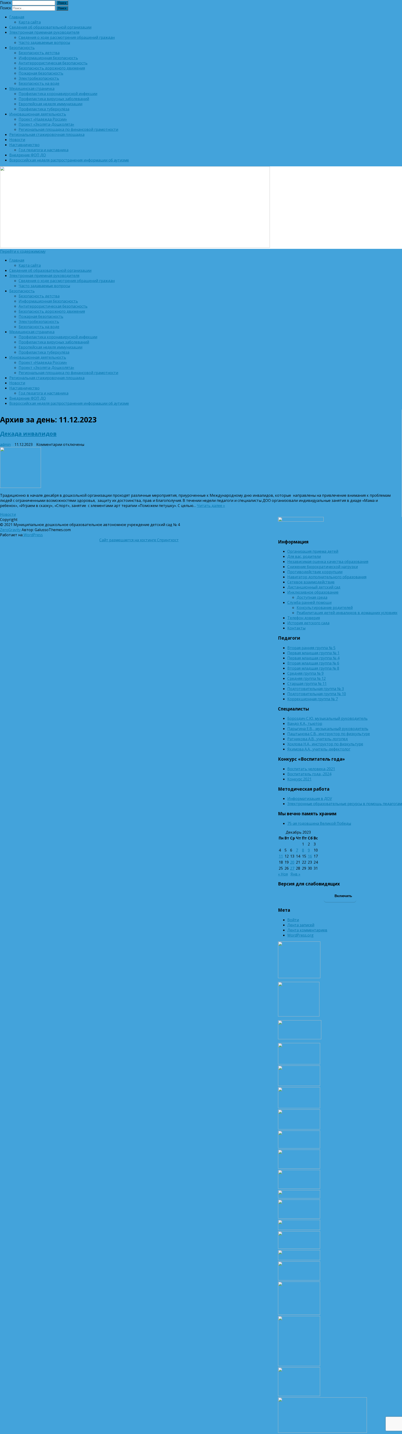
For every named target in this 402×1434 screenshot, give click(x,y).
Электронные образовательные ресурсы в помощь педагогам (344, 803)
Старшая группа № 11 (307, 683)
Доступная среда (312, 597)
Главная (16, 17)
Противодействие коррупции (314, 571)
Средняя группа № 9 (305, 673)
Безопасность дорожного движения (52, 68)
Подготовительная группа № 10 (316, 693)
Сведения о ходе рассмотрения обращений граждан (67, 37)
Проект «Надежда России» (43, 119)
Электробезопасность (39, 78)
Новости (17, 139)
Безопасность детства (39, 52)
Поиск (5, 2)
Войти (293, 919)
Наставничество (24, 144)
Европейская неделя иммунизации (50, 103)
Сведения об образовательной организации (50, 27)
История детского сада (308, 622)
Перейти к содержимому (23, 251)
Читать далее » (211, 505)
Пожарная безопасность (41, 73)
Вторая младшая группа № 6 (313, 663)
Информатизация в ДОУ (309, 798)
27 (292, 868)
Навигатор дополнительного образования (326, 576)
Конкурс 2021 (299, 779)
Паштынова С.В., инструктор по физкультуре (328, 733)
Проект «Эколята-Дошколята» (46, 124)
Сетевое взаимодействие (311, 582)
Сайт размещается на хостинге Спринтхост (139, 540)
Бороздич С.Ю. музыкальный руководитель (327, 718)
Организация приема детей (312, 551)
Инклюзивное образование (312, 592)
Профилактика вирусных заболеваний (54, 98)
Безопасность (22, 47)
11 (281, 856)
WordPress (33, 534)
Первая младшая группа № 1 (313, 652)
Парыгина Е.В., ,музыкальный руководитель (327, 728)
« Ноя (283, 874)
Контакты (296, 628)
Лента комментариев (307, 930)
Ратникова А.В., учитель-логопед (317, 738)
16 (310, 856)
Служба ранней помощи (309, 602)
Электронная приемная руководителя (44, 32)
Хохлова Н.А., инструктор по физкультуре (325, 744)
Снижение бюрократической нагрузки (322, 566)
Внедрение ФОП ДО (27, 155)
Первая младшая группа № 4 (313, 658)
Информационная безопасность (48, 57)
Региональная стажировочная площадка (46, 134)
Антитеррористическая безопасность (53, 63)
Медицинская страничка (31, 88)
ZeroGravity (10, 529)
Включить (343, 896)
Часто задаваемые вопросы (44, 42)
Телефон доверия (303, 617)
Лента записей (300, 924)
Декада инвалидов (28, 433)
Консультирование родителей (325, 607)
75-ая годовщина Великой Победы (319, 823)
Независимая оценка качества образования (327, 561)
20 (292, 862)
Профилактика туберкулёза (44, 109)
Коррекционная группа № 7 (312, 698)
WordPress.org (300, 935)
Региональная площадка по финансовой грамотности (68, 129)
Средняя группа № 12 (306, 678)
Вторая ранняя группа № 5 (311, 647)
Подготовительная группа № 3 (315, 688)
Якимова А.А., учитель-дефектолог (318, 749)
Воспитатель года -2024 (309, 773)
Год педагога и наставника (43, 149)
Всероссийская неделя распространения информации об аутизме (69, 160)
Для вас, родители (304, 556)
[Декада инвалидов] (197, 468)
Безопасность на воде (39, 83)
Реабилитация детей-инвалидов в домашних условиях (347, 612)
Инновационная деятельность (37, 114)
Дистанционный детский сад (313, 587)
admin (5, 444)
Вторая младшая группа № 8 (313, 668)
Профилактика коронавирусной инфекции (58, 93)
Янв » (295, 874)
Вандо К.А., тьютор (304, 723)
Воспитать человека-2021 (311, 768)
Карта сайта (30, 22)
